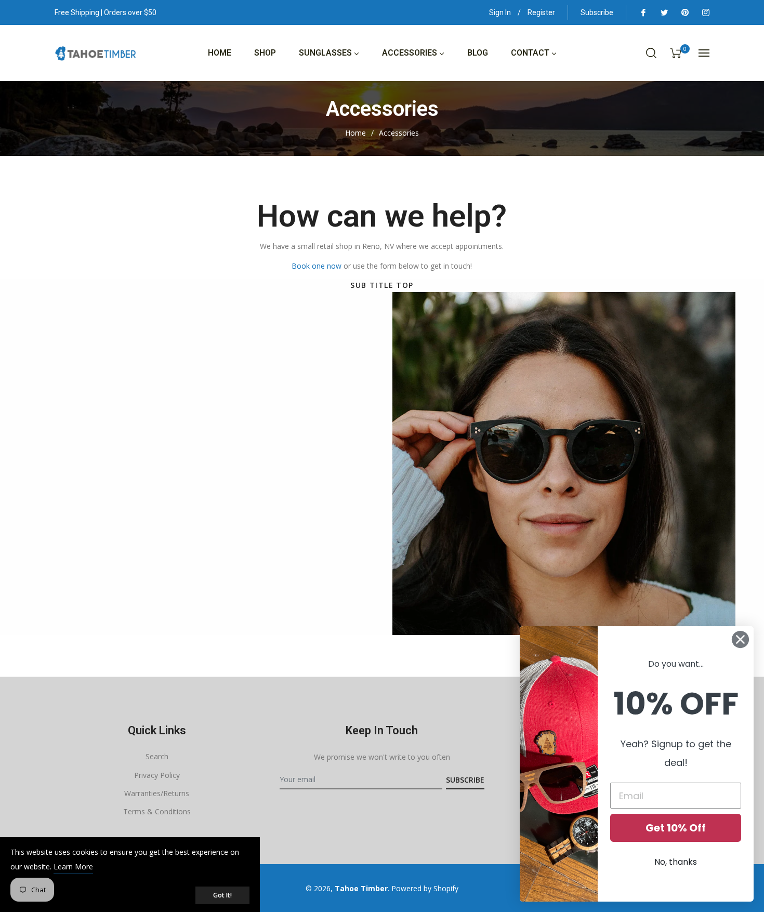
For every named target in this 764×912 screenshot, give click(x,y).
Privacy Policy (157, 775)
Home (355, 133)
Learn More (73, 866)
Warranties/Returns (156, 793)
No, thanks (675, 862)
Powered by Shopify (424, 888)
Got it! (222, 895)
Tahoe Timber (361, 888)
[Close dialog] (740, 639)
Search (157, 756)
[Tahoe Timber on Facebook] (643, 12)
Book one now (316, 266)
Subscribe (597, 12)
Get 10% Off (676, 828)
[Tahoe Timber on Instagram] (705, 12)
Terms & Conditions (157, 811)
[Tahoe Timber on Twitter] (664, 12)
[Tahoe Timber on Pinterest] (684, 12)
